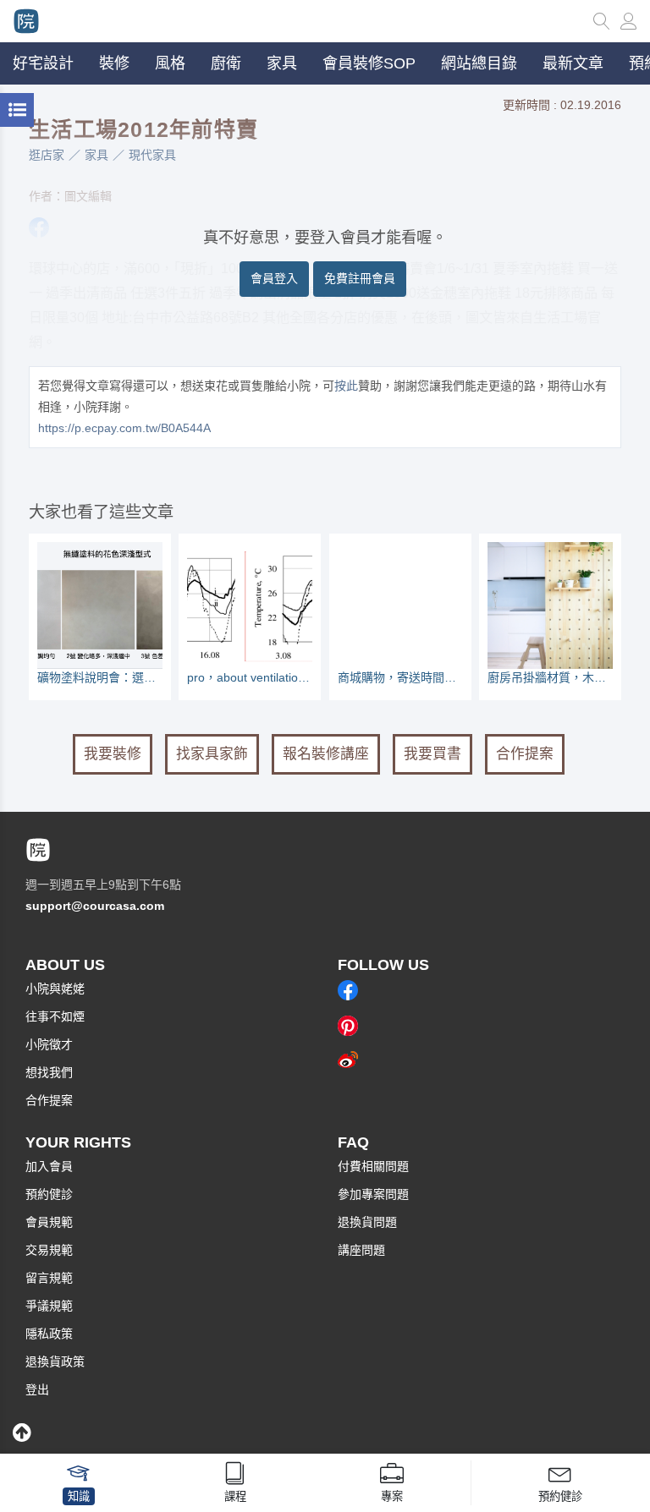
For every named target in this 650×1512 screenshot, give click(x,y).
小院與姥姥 (55, 988)
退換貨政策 (55, 1361)
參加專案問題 (373, 1194)
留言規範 (49, 1278)
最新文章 (573, 63)
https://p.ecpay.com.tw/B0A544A (124, 428)
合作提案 (525, 754)
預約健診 (49, 1194)
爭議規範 (49, 1305)
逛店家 (46, 155)
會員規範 (49, 1222)
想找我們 (49, 1072)
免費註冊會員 (359, 278)
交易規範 (49, 1250)
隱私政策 (49, 1333)
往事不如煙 (55, 1016)
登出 (37, 1389)
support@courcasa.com (94, 905)
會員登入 (274, 278)
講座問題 (361, 1250)
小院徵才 (49, 1044)
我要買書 (432, 754)
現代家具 (152, 155)
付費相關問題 (373, 1166)
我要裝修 (112, 754)
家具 (96, 155)
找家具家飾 (212, 754)
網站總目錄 (479, 63)
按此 (346, 385)
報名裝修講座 (326, 754)
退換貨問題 (367, 1222)
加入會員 (49, 1166)
